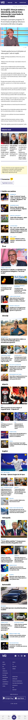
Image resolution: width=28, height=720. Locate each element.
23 (7, 237)
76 (11, 179)
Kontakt (14, 689)
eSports (5, 679)
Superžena (5, 677)
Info (4, 662)
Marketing (15, 676)
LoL (2, 405)
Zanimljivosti (4, 622)
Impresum (14, 679)
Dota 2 (11, 441)
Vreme (14, 668)
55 (7, 194)
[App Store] (20, 698)
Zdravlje (5, 671)
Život (4, 668)
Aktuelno (3, 539)
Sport (4, 664)
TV (13, 664)
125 (7, 215)
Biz (3, 666)
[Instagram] (21, 656)
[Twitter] (18, 656)
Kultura (4, 675)
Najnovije (10, 2)
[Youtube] (24, 656)
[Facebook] (15, 656)
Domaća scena (12, 431)
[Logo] (3, 2)
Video (13, 662)
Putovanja (5, 673)
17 (7, 306)
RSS (13, 687)
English (16, 487)
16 (7, 296)
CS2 (2, 422)
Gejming (11, 574)
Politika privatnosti (17, 683)
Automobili (5, 684)
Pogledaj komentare (7, 183)
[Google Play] (8, 698)
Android (16, 555)
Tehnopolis (5, 681)
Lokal (4, 686)
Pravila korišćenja (17, 681)
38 (7, 205)
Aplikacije (14, 685)
